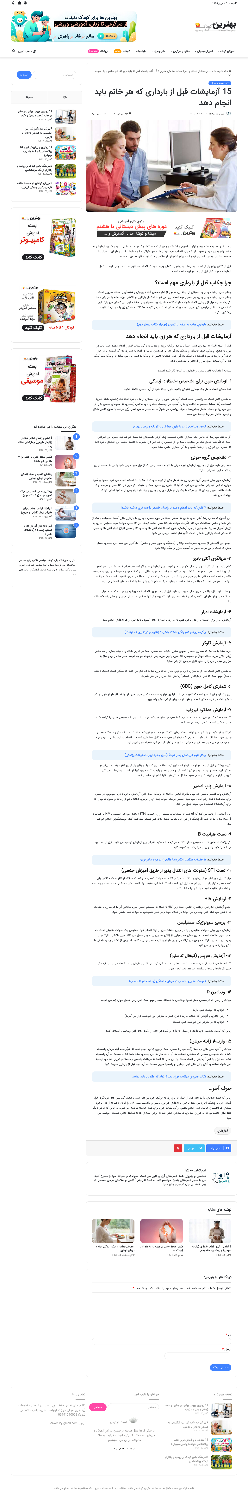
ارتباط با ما (141, 51)
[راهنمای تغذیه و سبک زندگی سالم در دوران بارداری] (113, 1231)
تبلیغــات (132, 1448)
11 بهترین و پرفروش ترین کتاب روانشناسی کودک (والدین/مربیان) (35, 152)
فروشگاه (98, 51)
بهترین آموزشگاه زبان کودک (59, 560)
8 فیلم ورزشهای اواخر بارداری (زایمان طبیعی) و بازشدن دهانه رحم (211, 1248)
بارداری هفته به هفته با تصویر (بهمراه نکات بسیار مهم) (172, 324)
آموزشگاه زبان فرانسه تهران (49, 565)
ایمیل (226, 1349)
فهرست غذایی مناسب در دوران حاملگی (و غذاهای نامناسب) (167, 981)
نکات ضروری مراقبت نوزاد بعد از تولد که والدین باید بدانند (169, 1076)
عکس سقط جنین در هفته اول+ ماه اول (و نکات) (161, 1248)
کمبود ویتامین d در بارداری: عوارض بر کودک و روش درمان (170, 426)
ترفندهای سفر (37, 574)
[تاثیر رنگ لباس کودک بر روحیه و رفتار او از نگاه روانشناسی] (65, 172)
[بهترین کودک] (215, 26)
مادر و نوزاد (159, 51)
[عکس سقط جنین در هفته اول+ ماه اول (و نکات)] (161, 1231)
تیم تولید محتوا (216, 113)
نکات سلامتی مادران (157, 71)
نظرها (29, 97)
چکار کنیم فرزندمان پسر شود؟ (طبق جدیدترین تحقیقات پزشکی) (165, 754)
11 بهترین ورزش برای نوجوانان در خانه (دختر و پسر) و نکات (35, 114)
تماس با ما (117, 1448)
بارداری (221, 1130)
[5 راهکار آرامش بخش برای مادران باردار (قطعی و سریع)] (65, 514)
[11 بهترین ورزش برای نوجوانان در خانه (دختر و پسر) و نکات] (65, 117)
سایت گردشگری (57, 574)
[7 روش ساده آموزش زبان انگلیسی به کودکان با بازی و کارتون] (65, 134)
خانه (225, 71)
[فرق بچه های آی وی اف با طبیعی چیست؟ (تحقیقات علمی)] (65, 531)
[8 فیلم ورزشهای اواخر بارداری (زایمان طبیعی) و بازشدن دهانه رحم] (210, 1231)
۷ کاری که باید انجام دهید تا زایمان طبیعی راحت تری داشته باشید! (164, 507)
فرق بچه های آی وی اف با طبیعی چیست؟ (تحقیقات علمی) (38, 530)
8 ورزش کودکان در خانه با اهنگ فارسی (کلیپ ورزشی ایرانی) (34, 186)
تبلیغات (122, 51)
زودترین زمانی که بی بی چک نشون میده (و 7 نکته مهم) (36, 494)
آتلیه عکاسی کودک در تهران (50, 567)
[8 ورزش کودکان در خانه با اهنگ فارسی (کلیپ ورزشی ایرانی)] (65, 189)
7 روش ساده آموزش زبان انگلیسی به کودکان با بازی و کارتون (37, 133)
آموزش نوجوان (205, 51)
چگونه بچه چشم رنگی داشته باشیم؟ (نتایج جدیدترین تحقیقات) (165, 632)
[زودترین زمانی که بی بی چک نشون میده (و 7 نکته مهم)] (65, 497)
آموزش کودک (227, 51)
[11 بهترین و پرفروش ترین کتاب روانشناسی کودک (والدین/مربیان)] (65, 153)
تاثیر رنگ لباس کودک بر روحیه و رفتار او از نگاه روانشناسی (34, 169)
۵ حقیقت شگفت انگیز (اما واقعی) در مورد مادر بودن (173, 859)
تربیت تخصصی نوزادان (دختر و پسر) (195, 71)
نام (228, 1334)
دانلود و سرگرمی (181, 51)
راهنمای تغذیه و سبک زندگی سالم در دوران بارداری (114, 1248)
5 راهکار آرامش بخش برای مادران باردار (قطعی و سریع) (36, 511)
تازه (65, 97)
